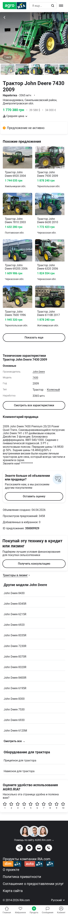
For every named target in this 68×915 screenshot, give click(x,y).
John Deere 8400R (15, 677)
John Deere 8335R (15, 635)
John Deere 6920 (14, 624)
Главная (7, 912)
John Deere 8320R (15, 667)
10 (63, 808)
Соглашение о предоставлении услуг (33, 884)
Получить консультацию (34, 563)
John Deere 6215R (15, 614)
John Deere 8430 (14, 593)
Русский (56, 900)
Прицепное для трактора (20, 760)
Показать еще (34, 337)
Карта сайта (13, 891)
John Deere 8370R (15, 656)
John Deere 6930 (14, 720)
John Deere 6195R (15, 688)
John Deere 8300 (14, 698)
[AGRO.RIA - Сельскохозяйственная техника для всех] (16, 5)
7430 (35, 377)
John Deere (39, 371)
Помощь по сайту (34, 840)
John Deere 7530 (14, 709)
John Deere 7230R (15, 646)
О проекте (11, 870)
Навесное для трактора (19, 771)
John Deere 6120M (15, 730)
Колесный (53, 389)
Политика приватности (22, 877)
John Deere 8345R (15, 603)
